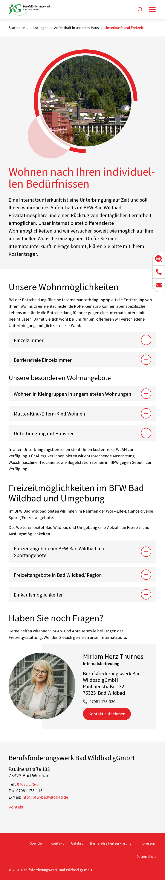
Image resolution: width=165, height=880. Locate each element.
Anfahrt (77, 843)
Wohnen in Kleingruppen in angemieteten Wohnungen (72, 394)
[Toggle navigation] (152, 9)
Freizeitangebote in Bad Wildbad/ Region (58, 575)
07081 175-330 (102, 701)
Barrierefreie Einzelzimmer (43, 360)
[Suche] (140, 9)
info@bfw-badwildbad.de (45, 797)
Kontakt (16, 807)
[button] (159, 258)
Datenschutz (146, 856)
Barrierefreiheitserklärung (110, 843)
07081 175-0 (28, 784)
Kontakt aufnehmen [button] (107, 713)
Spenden (37, 843)
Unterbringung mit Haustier (44, 433)
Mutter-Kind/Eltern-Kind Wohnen (49, 413)
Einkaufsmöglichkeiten (39, 594)
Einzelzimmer (28, 340)
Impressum (147, 843)
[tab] (82, 340)
